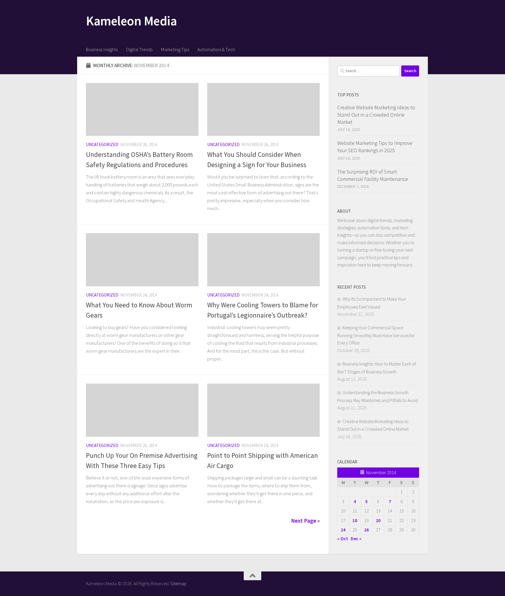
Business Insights (102, 49)
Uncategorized (102, 144)
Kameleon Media (131, 21)
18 (354, 520)
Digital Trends (139, 49)
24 (343, 530)
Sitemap (178, 583)
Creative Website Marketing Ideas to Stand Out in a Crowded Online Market (376, 114)
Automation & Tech (216, 49)
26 (366, 530)
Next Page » (305, 520)
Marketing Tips (175, 49)
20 (378, 520)
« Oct (342, 538)
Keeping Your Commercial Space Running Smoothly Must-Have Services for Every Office (376, 335)
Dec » (356, 538)
